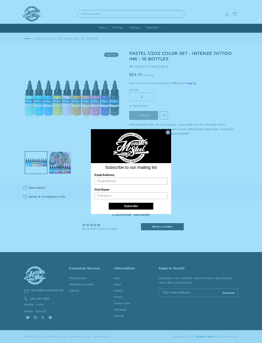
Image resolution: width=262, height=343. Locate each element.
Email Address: (104, 175)
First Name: (102, 189)
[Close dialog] (168, 132)
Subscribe (131, 206)
